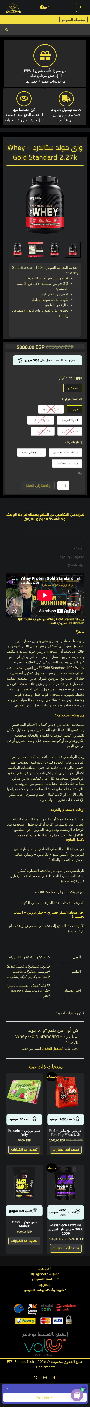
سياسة (51, 1279)
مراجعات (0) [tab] (76, 565)
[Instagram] (45, 1377)
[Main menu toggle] (80, 7)
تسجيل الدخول (52, 1049)
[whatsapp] (35, 1377)
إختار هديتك (73, 442)
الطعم (77, 399)
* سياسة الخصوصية (45, 1274)
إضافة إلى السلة (38, 485)
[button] (7, 30)
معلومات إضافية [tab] (72, 557)
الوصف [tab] (79, 548)
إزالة (80, 473)
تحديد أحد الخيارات (66, 1149)
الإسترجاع (38, 1279)
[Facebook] (54, 1377)
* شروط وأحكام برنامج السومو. (44, 1290)
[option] (45, 204)
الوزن (78, 378)
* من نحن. (44, 1269)
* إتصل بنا (45, 1285)
